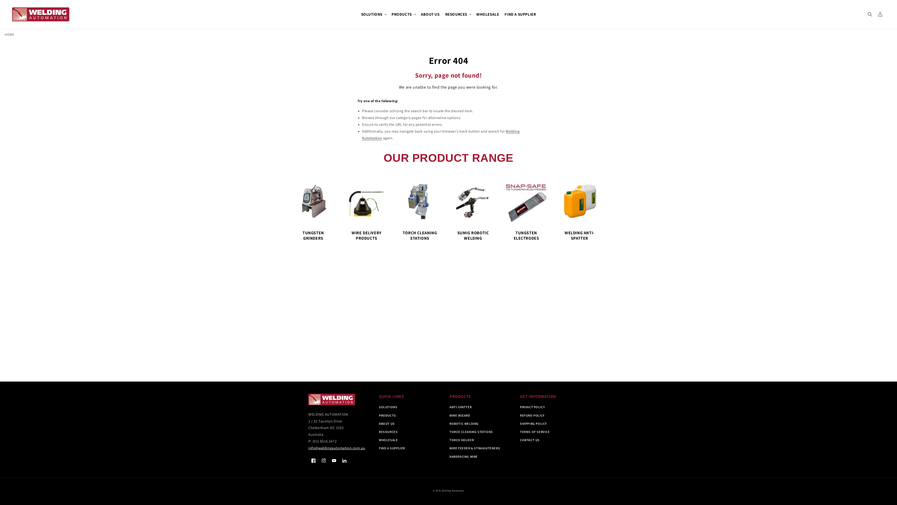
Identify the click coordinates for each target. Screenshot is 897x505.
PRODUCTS (402, 14)
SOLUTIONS (371, 14)
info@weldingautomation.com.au (336, 448)
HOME (9, 34)
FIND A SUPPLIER (392, 448)
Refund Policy (532, 415)
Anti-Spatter (460, 407)
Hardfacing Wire (463, 456)
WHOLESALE (388, 440)
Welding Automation (453, 490)
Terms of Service (535, 432)
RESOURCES (456, 14)
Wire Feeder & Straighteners (474, 448)
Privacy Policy (532, 407)
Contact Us (530, 440)
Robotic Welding (464, 424)
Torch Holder (461, 440)
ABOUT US (387, 424)
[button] (373, 14)
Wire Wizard (459, 415)
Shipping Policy (533, 424)
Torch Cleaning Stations (471, 432)
